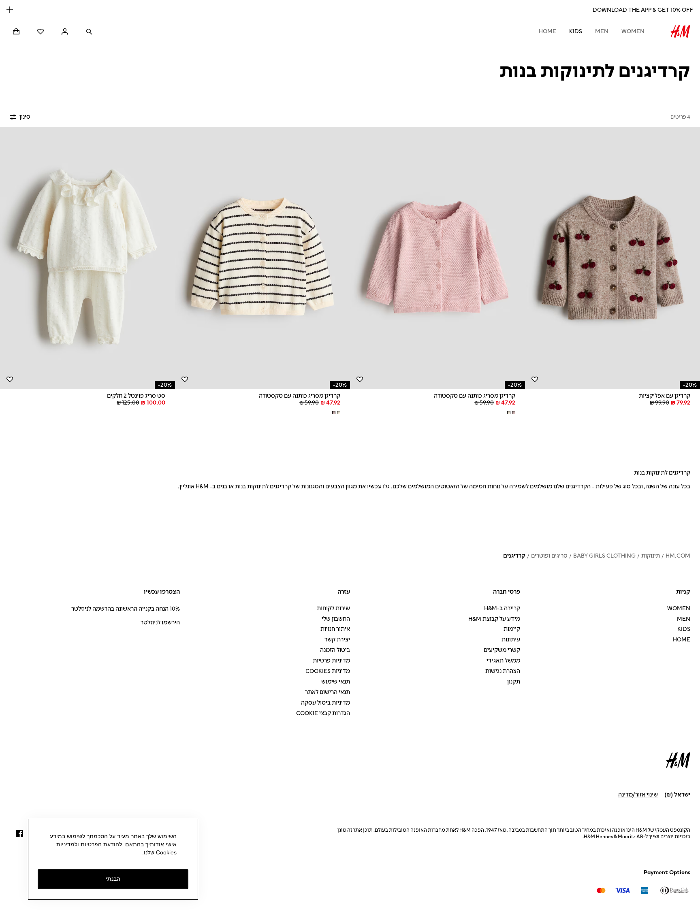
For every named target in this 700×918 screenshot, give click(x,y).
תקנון (513, 681)
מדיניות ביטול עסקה (325, 703)
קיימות (512, 629)
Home (547, 31)
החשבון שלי (336, 619)
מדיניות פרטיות (331, 660)
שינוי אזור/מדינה (638, 794)
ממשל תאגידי (503, 660)
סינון (24, 117)
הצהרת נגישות (502, 671)
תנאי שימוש (335, 681)
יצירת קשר (337, 639)
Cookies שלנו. (159, 852)
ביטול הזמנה (335, 650)
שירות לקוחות (333, 608)
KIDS (575, 31)
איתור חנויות (335, 629)
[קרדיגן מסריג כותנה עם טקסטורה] (437, 258)
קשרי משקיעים (502, 650)
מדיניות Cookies (327, 671)
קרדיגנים (514, 556)
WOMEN (633, 31)
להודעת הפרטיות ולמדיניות (89, 844)
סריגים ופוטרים (549, 556)
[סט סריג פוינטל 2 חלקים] (87, 258)
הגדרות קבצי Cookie (323, 713)
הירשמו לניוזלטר (160, 622)
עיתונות (511, 639)
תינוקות (650, 556)
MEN (601, 31)
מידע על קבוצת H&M (494, 619)
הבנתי (113, 878)
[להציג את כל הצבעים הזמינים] (510, 412)
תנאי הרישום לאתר (327, 692)
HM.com (678, 556)
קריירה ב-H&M (502, 608)
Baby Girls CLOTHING (604, 556)
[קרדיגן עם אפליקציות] (612, 258)
